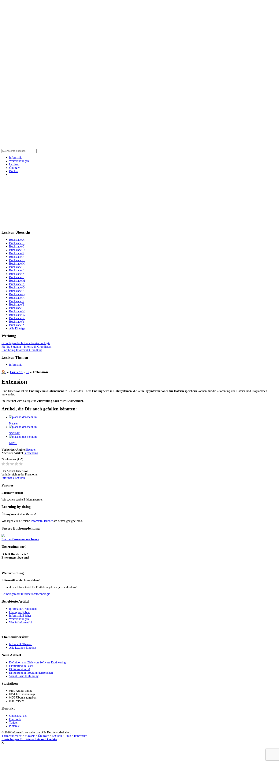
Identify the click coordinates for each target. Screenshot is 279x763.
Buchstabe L (16, 277)
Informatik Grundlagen (23, 608)
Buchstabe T (16, 304)
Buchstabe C (16, 246)
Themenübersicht (12, 735)
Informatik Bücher (42, 521)
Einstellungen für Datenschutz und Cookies (29, 739)
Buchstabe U (17, 308)
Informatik (15, 157)
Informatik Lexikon (13, 477)
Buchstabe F (16, 256)
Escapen (31, 449)
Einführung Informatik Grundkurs (22, 350)
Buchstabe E (16, 253)
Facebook (15, 719)
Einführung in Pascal (21, 665)
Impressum (80, 735)
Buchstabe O (17, 287)
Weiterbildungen (19, 161)
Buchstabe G (17, 260)
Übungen (14, 167)
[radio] (3, 464)
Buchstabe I (16, 267)
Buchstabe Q (17, 294)
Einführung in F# (19, 669)
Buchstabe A (16, 239)
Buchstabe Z (16, 325)
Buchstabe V (17, 311)
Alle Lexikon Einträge (22, 647)
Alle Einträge (17, 328)
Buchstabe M (17, 280)
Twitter (13, 722)
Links (68, 735)
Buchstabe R (16, 297)
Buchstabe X (17, 318)
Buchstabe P (16, 290)
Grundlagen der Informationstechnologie (26, 343)
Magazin (30, 735)
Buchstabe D (17, 249)
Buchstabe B (16, 243)
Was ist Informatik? (20, 622)
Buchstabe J (16, 270)
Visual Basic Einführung (24, 676)
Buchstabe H (17, 263)
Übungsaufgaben (19, 612)
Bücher (13, 171)
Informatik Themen (20, 644)
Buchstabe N (17, 284)
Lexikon (14, 164)
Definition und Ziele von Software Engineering (37, 662)
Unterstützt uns (18, 715)
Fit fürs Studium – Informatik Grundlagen (26, 346)
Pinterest (14, 726)
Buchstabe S (16, 301)
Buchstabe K (17, 273)
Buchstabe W (17, 314)
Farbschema (31, 453)
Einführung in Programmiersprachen (31, 672)
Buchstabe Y (16, 321)
